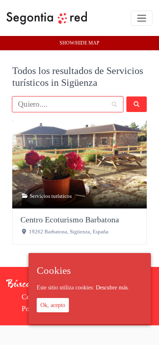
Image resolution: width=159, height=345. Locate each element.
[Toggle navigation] (141, 18)
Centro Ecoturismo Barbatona (69, 219)
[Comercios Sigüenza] (47, 18)
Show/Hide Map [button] (79, 43)
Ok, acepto (52, 305)
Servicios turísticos (51, 196)
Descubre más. (112, 287)
